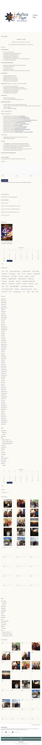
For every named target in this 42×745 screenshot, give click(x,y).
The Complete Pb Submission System (30, 120)
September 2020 (4, 329)
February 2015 (3, 416)
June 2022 (3, 313)
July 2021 (3, 320)
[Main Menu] (39, 16)
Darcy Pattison (14, 276)
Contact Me (3, 445)
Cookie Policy (3, 447)
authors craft (4, 273)
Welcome (3, 463)
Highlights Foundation (12, 278)
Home (2, 456)
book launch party (12, 273)
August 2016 (3, 398)
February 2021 (3, 326)
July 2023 (3, 309)
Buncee (23, 273)
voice (24, 291)
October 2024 (3, 300)
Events (2, 450)
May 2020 (3, 335)
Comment (3, 161)
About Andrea (3, 430)
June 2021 (3, 322)
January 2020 (3, 342)
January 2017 (3, 389)
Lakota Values (11, 281)
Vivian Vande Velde (17, 291)
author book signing (35, 271)
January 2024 (3, 304)
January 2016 (3, 404)
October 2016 (3, 395)
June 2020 (3, 333)
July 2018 (3, 360)
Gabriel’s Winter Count (6, 632)
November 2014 (4, 420)
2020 (3, 271)
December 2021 (4, 317)
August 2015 (3, 409)
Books (2, 630)
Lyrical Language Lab (22, 116)
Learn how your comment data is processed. (23, 182)
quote (3, 286)
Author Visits (3, 436)
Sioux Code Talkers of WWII (7, 289)
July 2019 (3, 351)
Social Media (3, 461)
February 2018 (3, 366)
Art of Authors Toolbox (26, 271)
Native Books (4, 283)
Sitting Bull (17, 289)
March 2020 (3, 338)
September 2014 (4, 422)
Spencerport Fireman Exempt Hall (26, 289)
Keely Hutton (4, 281)
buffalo (18, 273)
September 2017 (4, 375)
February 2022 (3, 315)
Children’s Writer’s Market (12, 108)
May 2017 (3, 382)
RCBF (7, 286)
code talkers (29, 273)
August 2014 (3, 424)
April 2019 (3, 355)
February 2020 (3, 340)
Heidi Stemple (4, 278)
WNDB (28, 291)
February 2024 (3, 302)
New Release (24, 283)
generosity (27, 276)
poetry (36, 283)
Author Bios (4, 432)
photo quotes (31, 283)
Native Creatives (11, 283)
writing (33, 291)
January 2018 (3, 367)
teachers (35, 289)
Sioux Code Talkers (14, 286)
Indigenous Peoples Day (22, 278)
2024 (7, 271)
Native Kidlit (18, 283)
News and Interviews (5, 621)
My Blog (3, 465)
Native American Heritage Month (28, 281)
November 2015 (4, 407)
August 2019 (3, 349)
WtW (37, 291)
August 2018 (3, 358)
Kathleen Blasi (31, 278)
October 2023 (3, 306)
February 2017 (3, 387)
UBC (10, 291)
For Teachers (3, 454)
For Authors (3, 452)
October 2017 (3, 373)
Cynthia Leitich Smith (5, 276)
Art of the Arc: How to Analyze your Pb (22, 118)
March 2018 (3, 364)
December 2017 (4, 369)
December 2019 (4, 344)
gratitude (32, 276)
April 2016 (3, 402)
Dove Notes (21, 276)
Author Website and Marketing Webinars (22, 129)
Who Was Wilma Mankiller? (7, 443)
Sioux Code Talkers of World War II (27, 286)
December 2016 (4, 391)
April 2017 (3, 384)
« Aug (2, 263)
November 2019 (4, 346)
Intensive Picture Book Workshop (25, 121)
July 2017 (3, 378)
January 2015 (3, 418)
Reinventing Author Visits (24, 117)
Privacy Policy (3, 459)
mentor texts (18, 281)
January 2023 (3, 311)
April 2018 (3, 362)
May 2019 (3, 353)
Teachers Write (4, 291)
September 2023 (4, 308)
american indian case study (15, 271)
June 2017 (3, 380)
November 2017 (4, 371)
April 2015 (3, 413)
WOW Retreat (13, 147)
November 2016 (4, 393)
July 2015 (3, 411)
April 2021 (3, 324)
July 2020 (3, 331)
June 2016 (3, 400)
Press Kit (3, 434)
